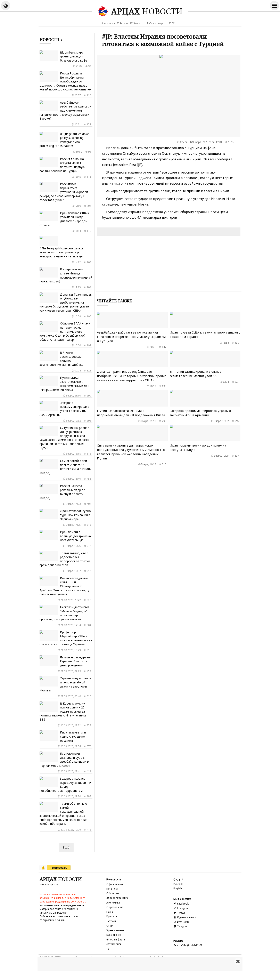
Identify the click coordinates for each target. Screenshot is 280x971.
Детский (111, 921)
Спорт (110, 925)
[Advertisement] (140, 964)
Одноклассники (186, 917)
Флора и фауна (115, 939)
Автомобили (114, 944)
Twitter (180, 912)
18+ (108, 948)
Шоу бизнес (113, 935)
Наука (110, 912)
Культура (111, 916)
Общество (112, 893)
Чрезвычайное (115, 930)
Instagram (182, 908)
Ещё (66, 847)
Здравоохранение (117, 898)
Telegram (182, 926)
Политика (112, 888)
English (177, 888)
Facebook (182, 903)
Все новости (113, 879)
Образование (114, 907)
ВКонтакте (182, 921)
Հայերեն (178, 879)
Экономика (113, 902)
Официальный (115, 884)
